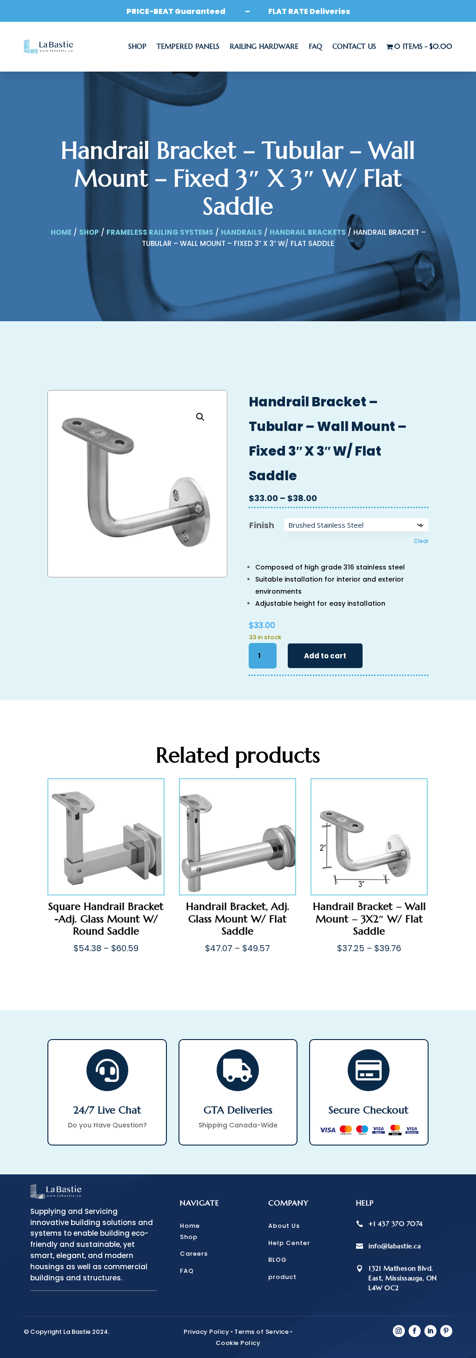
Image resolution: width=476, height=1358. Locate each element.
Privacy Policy (206, 1331)
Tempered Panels (188, 46)
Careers (194, 1253)
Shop (137, 46)
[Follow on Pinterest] (446, 1331)
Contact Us (354, 46)
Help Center (289, 1243)
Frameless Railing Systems (159, 232)
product (282, 1276)
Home (61, 232)
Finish (261, 525)
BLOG (277, 1259)
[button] (200, 417)
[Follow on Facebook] (415, 1331)
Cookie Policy (238, 1342)
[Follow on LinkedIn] (430, 1331)
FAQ (315, 46)
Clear (421, 541)
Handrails (241, 232)
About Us (284, 1225)
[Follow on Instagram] (399, 1331)
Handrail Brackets (308, 232)
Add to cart (325, 656)
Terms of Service (261, 1331)
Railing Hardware (264, 46)
